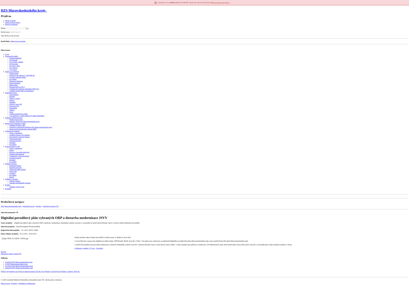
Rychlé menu (5, 32)
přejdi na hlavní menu (12, 22)
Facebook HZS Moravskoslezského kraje (19, 266)
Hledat (3, 28)
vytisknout (77, 248)
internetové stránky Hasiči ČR (11, 254)
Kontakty (14, 283)
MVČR (3, 252)
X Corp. (92, 248)
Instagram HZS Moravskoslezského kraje (19, 268)
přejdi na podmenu (11, 24)
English (22, 41)
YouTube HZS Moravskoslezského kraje (18, 262)
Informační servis (29, 206)
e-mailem (85, 248)
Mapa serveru (15, 41)
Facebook (99, 248)
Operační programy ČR (51, 206)
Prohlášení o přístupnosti (27, 283)
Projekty (38, 206)
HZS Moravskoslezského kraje (23, 10)
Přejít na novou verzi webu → (220, 2)
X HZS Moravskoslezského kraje (16, 264)
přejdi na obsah (10, 21)
